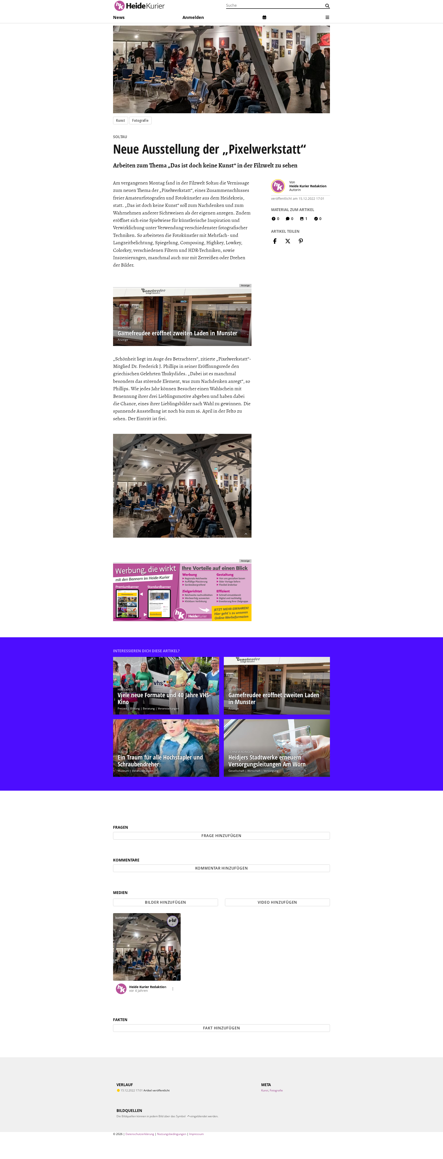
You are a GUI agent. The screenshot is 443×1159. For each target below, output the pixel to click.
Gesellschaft (236, 771)
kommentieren (126, 917)
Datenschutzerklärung (140, 1134)
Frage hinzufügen (221, 835)
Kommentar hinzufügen (221, 868)
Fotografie (140, 120)
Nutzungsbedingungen (171, 1134)
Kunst (120, 120)
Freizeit (122, 708)
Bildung (135, 708)
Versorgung (270, 771)
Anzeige (123, 340)
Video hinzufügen (277, 902)
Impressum (196, 1134)
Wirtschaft (253, 771)
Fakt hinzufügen (221, 1028)
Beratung (149, 708)
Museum (123, 771)
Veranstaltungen (168, 708)
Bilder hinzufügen (165, 902)
